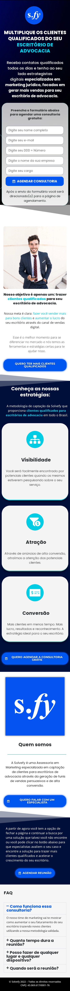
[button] (35, 908)
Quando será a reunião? (34, 968)
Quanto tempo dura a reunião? (30, 942)
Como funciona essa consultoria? (28, 908)
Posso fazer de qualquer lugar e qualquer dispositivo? (32, 956)
